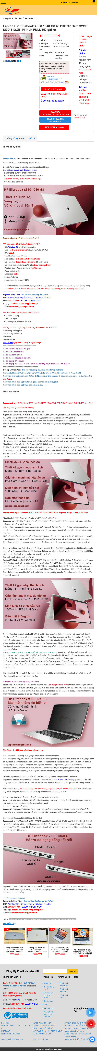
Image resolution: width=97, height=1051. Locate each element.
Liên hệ (46, 1004)
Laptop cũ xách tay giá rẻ (74, 1031)
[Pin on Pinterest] (16, 60)
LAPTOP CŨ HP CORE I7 (24, 18)
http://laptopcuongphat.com (14, 898)
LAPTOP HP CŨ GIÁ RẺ (42, 1028)
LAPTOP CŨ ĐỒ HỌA (41, 1023)
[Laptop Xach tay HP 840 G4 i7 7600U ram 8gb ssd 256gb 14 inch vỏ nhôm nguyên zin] (14, 935)
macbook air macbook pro (12, 1039)
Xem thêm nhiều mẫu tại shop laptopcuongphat (30, 382)
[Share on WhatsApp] (4, 60)
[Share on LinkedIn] (19, 60)
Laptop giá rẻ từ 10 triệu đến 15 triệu (78, 1039)
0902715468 (73, 2)
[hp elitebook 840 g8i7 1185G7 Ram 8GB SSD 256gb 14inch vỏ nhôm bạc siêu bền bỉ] (82, 936)
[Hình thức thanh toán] (54, 77)
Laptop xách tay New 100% (48, 995)
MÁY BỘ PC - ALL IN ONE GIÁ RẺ (49, 1014)
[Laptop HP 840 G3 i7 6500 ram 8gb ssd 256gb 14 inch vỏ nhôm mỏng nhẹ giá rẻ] (37, 935)
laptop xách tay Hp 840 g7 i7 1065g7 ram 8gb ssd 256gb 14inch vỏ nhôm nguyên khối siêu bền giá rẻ (60, 951)
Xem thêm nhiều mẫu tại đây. (23, 385)
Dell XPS (5, 1023)
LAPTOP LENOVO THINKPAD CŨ (78, 1028)
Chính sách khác (64, 996)
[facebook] (92, 1039)
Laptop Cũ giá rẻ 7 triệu (10, 1033)
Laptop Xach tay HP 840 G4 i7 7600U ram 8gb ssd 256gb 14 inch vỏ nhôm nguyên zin (14, 951)
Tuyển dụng (48, 1001)
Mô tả (32, 138)
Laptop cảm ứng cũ (40, 1039)
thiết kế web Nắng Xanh (53, 1049)
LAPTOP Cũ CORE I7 (41, 1033)
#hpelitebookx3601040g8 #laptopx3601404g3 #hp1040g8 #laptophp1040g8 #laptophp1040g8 (42, 919)
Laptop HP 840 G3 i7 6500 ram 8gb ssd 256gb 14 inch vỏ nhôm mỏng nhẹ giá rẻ (37, 951)
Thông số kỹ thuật (15, 138)
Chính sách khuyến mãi (64, 984)
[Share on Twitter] (10, 60)
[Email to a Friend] (13, 60)
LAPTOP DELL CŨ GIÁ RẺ (75, 1023)
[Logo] (12, 10)
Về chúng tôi (48, 1008)
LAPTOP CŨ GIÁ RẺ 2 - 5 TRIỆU (78, 1025)
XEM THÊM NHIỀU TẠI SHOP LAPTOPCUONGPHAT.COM (42, 373)
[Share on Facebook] (7, 60)
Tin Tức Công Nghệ (49, 988)
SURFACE (5, 1031)
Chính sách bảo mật (64, 990)
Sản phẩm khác (9, 924)
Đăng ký (72, 971)
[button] (31, 35)
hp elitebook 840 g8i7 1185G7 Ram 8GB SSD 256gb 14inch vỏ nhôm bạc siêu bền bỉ (82, 953)
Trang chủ (7, 18)
